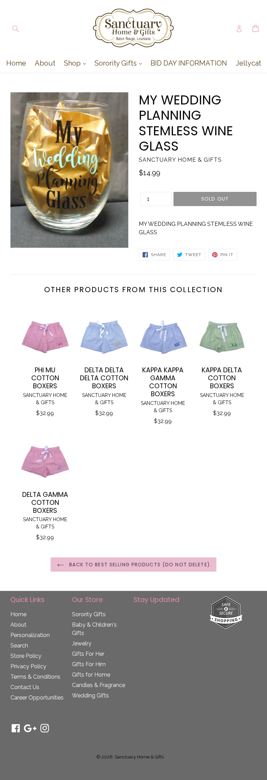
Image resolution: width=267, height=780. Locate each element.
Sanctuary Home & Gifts (139, 757)
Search (19, 645)
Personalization (30, 635)
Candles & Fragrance (98, 685)
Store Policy (25, 656)
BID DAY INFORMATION (189, 63)
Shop (76, 63)
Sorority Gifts (120, 63)
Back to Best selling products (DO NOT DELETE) (138, 564)
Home (16, 63)
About (45, 63)
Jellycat (248, 63)
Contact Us (24, 687)
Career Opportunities (37, 697)
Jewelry (81, 643)
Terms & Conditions (35, 676)
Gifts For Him (89, 664)
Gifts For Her (88, 654)
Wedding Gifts (90, 695)
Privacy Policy (28, 666)
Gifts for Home (91, 674)
